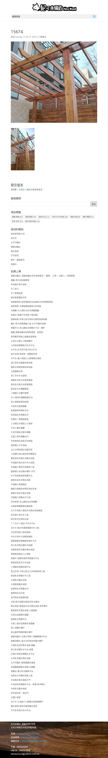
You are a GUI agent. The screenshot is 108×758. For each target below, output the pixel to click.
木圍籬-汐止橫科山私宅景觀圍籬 (25, 310)
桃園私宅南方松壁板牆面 (21, 380)
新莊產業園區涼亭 (19, 297)
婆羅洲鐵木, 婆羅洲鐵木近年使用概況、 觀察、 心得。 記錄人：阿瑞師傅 (43, 275)
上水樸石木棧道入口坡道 (21, 423)
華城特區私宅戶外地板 (21, 562)
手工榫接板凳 (17, 293)
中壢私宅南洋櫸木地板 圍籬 (23, 645)
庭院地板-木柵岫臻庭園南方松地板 (26, 306)
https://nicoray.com (28, 733)
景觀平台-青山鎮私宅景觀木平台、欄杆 (28, 327)
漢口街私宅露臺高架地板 (21, 362)
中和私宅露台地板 (19, 688)
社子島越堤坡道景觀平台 (21, 475)
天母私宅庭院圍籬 (19, 406)
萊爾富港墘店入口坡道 (21, 554)
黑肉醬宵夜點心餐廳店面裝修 (23, 336)
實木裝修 (15, 251)
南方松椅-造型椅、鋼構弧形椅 (24, 354)
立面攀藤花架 (17, 371)
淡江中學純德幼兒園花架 (21, 449)
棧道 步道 (75, 217)
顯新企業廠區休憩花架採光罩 (23, 488)
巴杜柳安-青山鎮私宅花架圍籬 (24, 501)
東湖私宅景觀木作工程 (21, 575)
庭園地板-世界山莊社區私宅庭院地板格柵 (29, 319)
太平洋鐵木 (16, 242)
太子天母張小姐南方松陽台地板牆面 (26, 510)
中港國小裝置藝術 (19, 484)
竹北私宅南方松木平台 (21, 710)
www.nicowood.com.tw (33, 741)
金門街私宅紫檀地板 (20, 597)
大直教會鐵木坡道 (19, 584)
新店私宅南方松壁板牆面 (21, 384)
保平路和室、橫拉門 (20, 693)
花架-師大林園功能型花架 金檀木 (25, 601)
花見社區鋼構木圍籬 (20, 614)
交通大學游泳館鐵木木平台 (22, 653)
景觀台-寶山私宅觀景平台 (22, 671)
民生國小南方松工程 (20, 514)
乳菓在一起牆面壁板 (20, 419)
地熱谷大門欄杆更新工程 (21, 675)
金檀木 (14, 264)
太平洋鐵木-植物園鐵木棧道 (23, 662)
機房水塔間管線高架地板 (21, 367)
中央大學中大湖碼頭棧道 (21, 536)
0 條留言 (42, 36)
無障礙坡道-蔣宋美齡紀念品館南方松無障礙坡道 (32, 301)
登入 (25, 189)
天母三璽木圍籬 (18, 427)
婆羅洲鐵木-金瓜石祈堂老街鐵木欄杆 (27, 640)
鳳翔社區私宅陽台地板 (21, 480)
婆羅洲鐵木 (16, 246)
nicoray (18, 36)
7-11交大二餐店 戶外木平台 (23, 523)
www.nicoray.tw (29, 737)
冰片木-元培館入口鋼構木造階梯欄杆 (27, 701)
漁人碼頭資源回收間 (20, 401)
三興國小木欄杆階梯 (20, 393)
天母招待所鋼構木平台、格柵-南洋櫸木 (28, 684)
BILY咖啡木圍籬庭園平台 (22, 397)
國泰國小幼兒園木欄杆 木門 (23, 471)
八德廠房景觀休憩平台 (21, 567)
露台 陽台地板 (32, 221)
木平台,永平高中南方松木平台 (24, 349)
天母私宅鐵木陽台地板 (21, 658)
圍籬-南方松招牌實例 (20, 280)
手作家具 (15, 255)
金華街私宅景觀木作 (20, 588)
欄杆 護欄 (88, 217)
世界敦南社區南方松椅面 (21, 440)
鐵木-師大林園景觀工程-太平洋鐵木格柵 (28, 323)
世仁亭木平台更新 (19, 375)
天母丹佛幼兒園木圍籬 (21, 432)
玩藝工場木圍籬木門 (20, 436)
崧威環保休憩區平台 (20, 410)
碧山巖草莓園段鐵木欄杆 (21, 632)
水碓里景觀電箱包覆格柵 (21, 506)
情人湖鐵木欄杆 (18, 627)
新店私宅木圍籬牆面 (20, 388)
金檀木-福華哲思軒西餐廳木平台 (25, 558)
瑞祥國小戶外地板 (19, 445)
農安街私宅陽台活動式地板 (22, 458)
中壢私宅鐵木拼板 (19, 580)
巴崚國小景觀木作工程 (21, 497)
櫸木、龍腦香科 (18, 259)
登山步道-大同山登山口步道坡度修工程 (28, 571)
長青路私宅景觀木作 (20, 414)
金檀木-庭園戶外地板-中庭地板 (24, 314)
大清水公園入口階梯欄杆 (21, 341)
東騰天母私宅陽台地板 (21, 493)
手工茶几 (15, 288)
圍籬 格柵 (17, 217)
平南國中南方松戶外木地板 (22, 462)
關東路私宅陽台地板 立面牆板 (24, 610)
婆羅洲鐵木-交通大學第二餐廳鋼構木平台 (29, 636)
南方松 (14, 238)
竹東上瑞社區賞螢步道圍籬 (22, 623)
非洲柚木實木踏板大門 (21, 680)
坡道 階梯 (30, 217)
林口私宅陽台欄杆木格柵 (21, 545)
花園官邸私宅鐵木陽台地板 (22, 549)
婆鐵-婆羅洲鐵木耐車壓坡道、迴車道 (27, 332)
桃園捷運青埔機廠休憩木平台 (23, 540)
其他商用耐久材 (18, 233)
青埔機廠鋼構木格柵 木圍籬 (23, 667)
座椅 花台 (44, 217)
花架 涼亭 (17, 221)
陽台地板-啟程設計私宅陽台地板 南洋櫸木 (29, 606)
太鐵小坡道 (16, 697)
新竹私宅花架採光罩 (20, 519)
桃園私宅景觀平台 (19, 619)
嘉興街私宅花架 (18, 593)
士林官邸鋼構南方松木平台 (22, 345)
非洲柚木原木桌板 (19, 284)
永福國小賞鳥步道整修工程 (22, 467)
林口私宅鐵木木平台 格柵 (22, 649)
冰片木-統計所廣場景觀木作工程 (25, 527)
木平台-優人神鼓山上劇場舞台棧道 (26, 358)
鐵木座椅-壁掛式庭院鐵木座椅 (24, 706)
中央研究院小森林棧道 (21, 532)
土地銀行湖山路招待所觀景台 (23, 453)
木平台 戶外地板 (60, 217)
